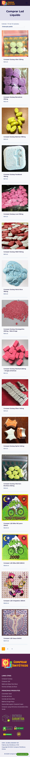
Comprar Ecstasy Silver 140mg (14, 408)
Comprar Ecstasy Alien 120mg (13, 59)
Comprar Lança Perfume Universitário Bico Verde (15, 708)
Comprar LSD (6, 681)
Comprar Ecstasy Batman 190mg (15, 137)
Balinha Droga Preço (8, 701)
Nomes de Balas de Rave (9, 686)
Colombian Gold (7, 693)
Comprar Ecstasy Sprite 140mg (14, 446)
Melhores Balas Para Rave (10, 684)
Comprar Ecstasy (7, 679)
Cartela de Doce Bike (8, 699)
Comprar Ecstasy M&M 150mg (14, 252)
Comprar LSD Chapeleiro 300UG (14, 601)
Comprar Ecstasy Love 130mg (13, 214)
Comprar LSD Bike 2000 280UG (14, 563)
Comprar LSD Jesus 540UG (13, 638)
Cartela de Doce (7, 696)
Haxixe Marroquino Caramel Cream (12, 704)
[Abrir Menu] (26, 2)
